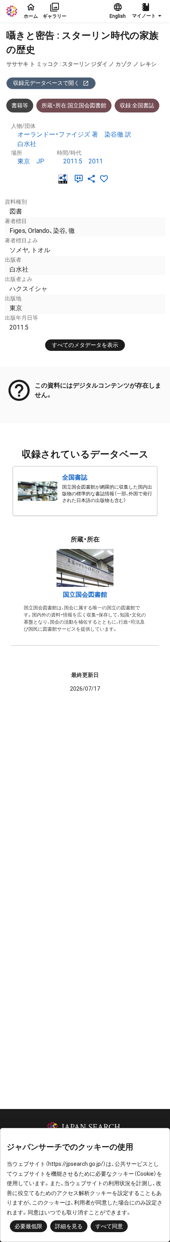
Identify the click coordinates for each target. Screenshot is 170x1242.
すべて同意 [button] (109, 1226)
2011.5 (72, 161)
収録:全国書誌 (137, 105)
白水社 (26, 144)
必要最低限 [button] (28, 1226)
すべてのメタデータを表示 (85, 345)
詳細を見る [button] (69, 1226)
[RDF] (64, 178)
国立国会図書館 (85, 594)
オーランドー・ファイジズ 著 (57, 134)
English (118, 16)
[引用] (80, 178)
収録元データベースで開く (46, 83)
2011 (96, 161)
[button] (148, 11)
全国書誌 (74, 477)
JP (40, 161)
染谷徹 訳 (117, 134)
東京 (23, 161)
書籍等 (19, 105)
